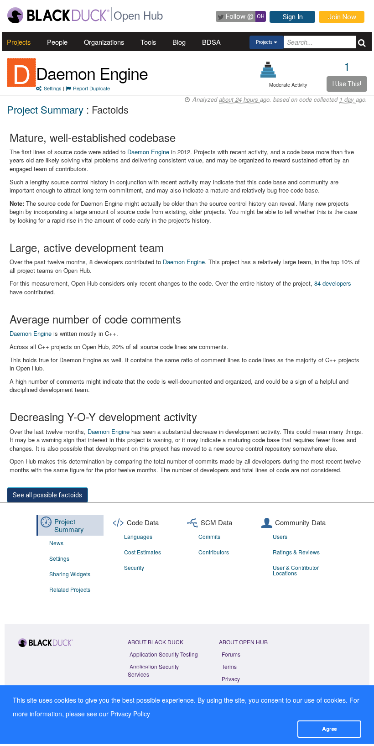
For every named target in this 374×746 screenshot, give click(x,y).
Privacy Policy (130, 713)
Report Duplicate (91, 88)
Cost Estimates (142, 552)
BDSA (211, 42)
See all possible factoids (47, 495)
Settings (53, 88)
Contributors (213, 552)
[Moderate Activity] (268, 70)
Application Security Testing (164, 654)
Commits (209, 536)
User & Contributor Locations (296, 570)
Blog (179, 42)
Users (280, 536)
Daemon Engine (92, 72)
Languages (138, 536)
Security (134, 567)
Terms (229, 666)
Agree (329, 728)
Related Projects (69, 589)
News (56, 543)
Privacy (231, 679)
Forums (231, 654)
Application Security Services (153, 670)
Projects (19, 42)
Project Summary (45, 109)
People (57, 42)
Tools (148, 42)
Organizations (104, 42)
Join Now (342, 17)
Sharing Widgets (69, 574)
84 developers (332, 283)
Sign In (293, 17)
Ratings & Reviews (296, 552)
